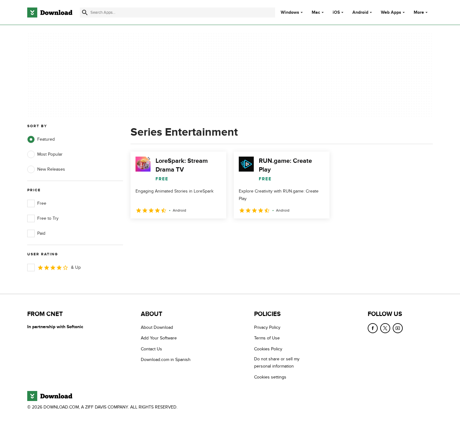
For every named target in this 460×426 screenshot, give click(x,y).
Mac (316, 12)
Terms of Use (267, 338)
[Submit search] (85, 13)
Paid (41, 233)
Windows (290, 12)
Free (41, 203)
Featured (46, 139)
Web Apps (391, 12)
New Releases (51, 169)
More (419, 12)
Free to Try (48, 218)
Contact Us (151, 349)
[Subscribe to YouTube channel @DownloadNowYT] (398, 328)
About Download (157, 327)
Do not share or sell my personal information (276, 362)
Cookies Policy (268, 349)
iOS (336, 12)
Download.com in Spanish (166, 359)
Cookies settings (270, 377)
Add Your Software (159, 338)
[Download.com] (49, 13)
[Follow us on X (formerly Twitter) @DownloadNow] (385, 328)
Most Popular (50, 154)
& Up (76, 267)
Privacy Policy (267, 327)
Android (360, 12)
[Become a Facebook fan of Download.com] (373, 328)
